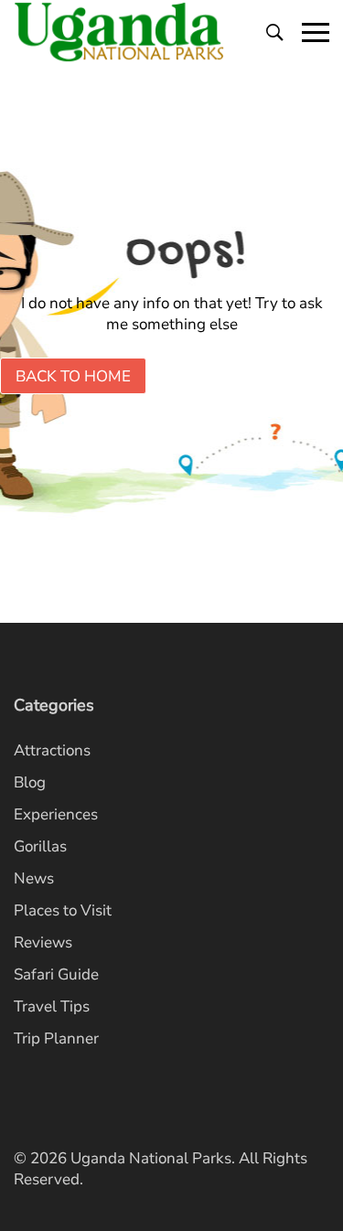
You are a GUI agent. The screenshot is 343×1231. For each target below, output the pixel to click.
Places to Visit (63, 910)
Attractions (52, 750)
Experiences (56, 814)
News (34, 878)
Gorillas (40, 846)
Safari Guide (56, 974)
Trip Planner (56, 1038)
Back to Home (73, 376)
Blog (30, 782)
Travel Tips (52, 1006)
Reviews (43, 942)
